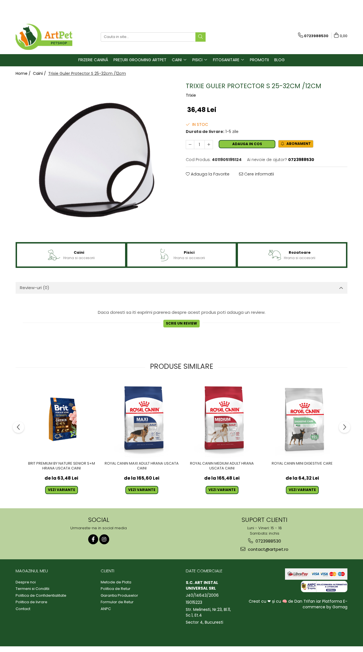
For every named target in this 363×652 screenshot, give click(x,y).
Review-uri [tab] (34, 288)
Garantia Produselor (119, 595)
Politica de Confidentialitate (41, 595)
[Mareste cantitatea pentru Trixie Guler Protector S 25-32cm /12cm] (208, 144)
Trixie (191, 95)
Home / (24, 73)
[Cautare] (200, 37)
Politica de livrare (31, 602)
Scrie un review (181, 323)
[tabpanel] (96, 160)
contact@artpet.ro (267, 549)
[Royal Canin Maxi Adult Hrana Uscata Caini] (142, 419)
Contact (23, 608)
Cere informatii (258, 174)
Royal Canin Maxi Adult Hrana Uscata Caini (142, 466)
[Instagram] (104, 539)
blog (279, 60)
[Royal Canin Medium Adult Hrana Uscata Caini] (222, 419)
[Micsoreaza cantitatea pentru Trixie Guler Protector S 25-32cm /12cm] (190, 144)
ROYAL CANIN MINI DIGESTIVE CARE (302, 463)
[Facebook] (93, 539)
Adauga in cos (247, 143)
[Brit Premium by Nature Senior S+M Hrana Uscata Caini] (61, 419)
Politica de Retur (115, 588)
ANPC (106, 608)
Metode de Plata (116, 582)
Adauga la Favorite (209, 174)
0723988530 (267, 541)
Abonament (298, 143)
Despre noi (26, 582)
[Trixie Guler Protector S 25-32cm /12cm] (96, 160)
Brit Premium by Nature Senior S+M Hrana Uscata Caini (61, 466)
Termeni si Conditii (32, 588)
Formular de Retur (117, 602)
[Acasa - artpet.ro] (44, 37)
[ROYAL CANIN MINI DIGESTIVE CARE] (302, 419)
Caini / (40, 73)
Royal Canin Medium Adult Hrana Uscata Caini (222, 466)
